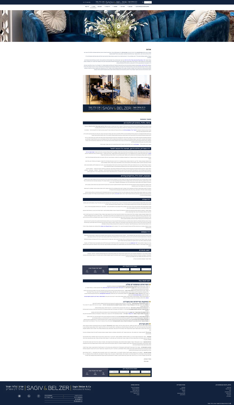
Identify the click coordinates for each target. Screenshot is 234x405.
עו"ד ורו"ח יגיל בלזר (128, 60)
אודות (93, 6)
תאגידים (123, 6)
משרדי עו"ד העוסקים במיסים (130, 130)
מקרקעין (130, 6)
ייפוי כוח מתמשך (134, 243)
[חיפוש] (143, 2)
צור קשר (87, 6)
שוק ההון (100, 6)
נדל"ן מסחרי (130, 313)
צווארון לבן (136, 144)
